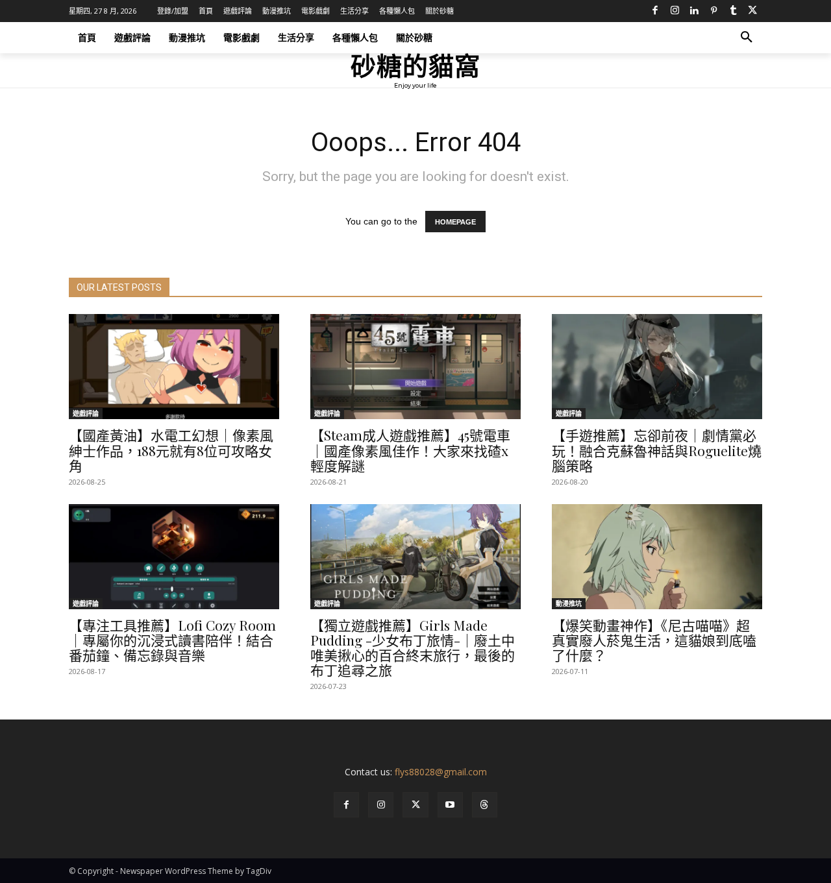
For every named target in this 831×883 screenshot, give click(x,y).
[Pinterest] (713, 11)
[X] (752, 11)
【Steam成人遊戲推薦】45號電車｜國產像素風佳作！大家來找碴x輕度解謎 (410, 450)
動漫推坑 (569, 603)
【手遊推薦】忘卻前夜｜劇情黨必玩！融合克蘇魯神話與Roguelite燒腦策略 (657, 450)
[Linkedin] (694, 11)
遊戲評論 (86, 413)
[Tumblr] (733, 11)
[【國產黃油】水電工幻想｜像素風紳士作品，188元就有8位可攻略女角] (174, 366)
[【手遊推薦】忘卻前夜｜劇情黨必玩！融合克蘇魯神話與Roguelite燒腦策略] (657, 366)
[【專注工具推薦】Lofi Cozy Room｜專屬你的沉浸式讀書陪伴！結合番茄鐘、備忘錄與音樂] (174, 556)
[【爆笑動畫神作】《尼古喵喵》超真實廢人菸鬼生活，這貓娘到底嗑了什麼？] (657, 556)
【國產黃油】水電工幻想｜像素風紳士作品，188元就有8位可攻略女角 (171, 450)
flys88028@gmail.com (441, 772)
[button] (746, 37)
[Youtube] (450, 804)
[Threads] (484, 804)
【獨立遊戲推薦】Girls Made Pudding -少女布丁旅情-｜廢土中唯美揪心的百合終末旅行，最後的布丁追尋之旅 (412, 647)
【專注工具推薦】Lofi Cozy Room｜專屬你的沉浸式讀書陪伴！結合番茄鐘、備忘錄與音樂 (172, 640)
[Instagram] (674, 11)
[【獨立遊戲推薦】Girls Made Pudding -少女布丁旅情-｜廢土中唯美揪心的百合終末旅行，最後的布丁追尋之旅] (415, 556)
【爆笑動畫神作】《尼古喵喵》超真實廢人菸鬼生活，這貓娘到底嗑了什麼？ (654, 640)
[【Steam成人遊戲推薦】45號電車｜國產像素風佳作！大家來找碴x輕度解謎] (415, 366)
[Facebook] (655, 11)
